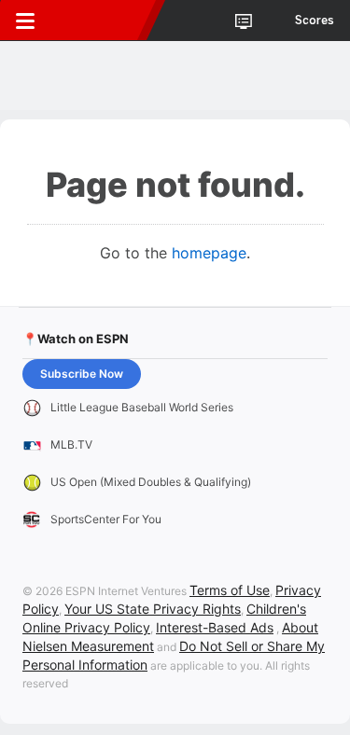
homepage (209, 252)
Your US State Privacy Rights (152, 609)
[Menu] (25, 20)
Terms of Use (229, 590)
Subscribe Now (81, 374)
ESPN (100, 20)
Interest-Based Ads (214, 627)
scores (314, 20)
